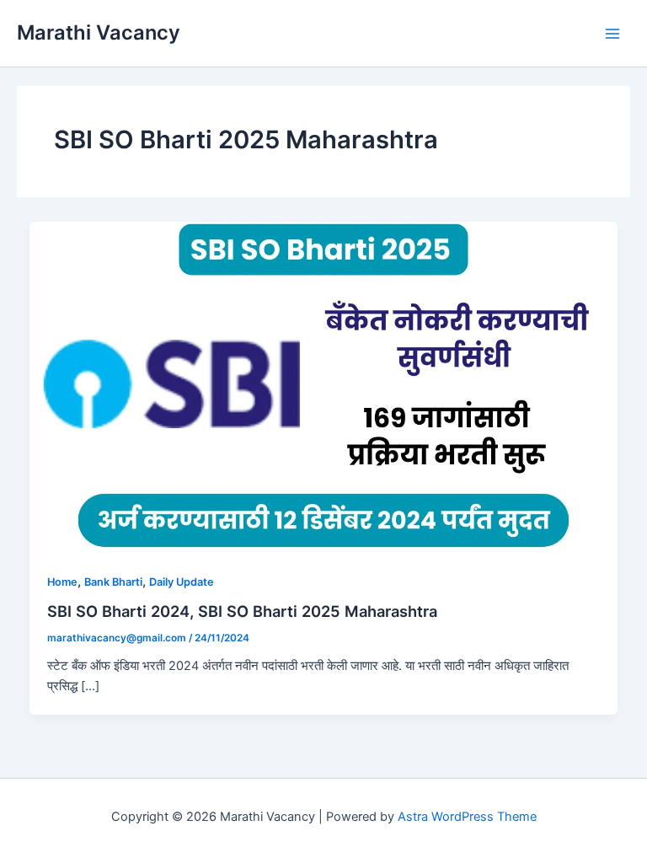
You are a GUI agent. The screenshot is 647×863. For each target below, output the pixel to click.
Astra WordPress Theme (467, 816)
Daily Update (181, 582)
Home (62, 582)
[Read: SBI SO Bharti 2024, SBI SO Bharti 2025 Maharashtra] (323, 386)
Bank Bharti (113, 582)
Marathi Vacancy (98, 32)
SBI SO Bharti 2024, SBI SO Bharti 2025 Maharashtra (242, 611)
